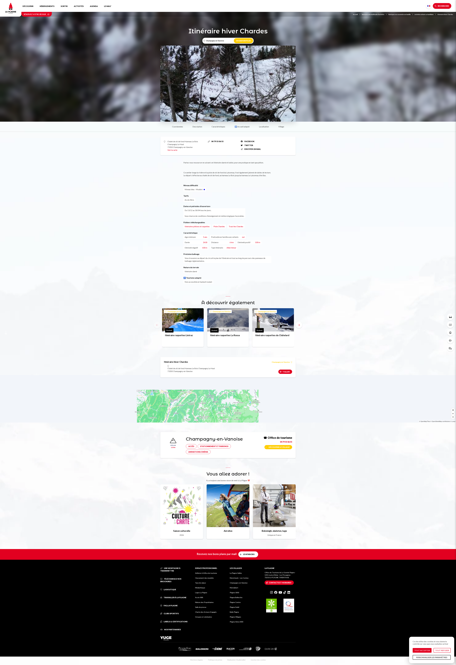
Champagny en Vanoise (176, 311)
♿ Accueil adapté (242, 126)
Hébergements (47, 6)
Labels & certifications (175, 621)
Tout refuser (442, 650)
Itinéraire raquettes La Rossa (225, 335)
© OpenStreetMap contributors (440, 421)
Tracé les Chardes (236, 226)
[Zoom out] (453, 413)
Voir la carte (172, 150)
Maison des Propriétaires (204, 602)
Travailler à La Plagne (174, 597)
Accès (191, 446)
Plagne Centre (235, 602)
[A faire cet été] (450, 317)
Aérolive (228, 530)
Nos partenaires (172, 629)
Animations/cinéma (198, 452)
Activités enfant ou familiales (424, 14)
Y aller (286, 372)
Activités (79, 6)
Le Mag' (107, 6)
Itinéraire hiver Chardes (445, 14)
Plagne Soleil (234, 607)
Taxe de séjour (200, 583)
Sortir (64, 6)
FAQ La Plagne (170, 605)
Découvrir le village (279, 447)
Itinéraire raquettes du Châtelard (272, 335)
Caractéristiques (218, 126)
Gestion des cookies (258, 660)
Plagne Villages (235, 617)
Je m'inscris (248, 554)
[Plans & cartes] (450, 324)
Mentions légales (196, 660)
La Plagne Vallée (236, 573)
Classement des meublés (204, 578)
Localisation (264, 126)
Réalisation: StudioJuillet (236, 660)
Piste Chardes (219, 226)
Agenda (94, 6)
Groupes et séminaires (203, 617)
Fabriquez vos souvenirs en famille (399, 14)
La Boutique (169, 589)
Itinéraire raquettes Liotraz (179, 335)
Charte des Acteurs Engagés (206, 612)
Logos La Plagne (201, 593)
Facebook (249, 141)
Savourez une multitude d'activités (373, 14)
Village (281, 126)
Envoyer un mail (252, 149)
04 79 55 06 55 (217, 141)
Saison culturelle (181, 530)
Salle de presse (200, 607)
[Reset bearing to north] (453, 417)
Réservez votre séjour (35, 14)
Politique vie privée (215, 660)
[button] (299, 325)
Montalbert (234, 588)
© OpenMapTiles (424, 421)
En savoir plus (243, 41)
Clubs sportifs (171, 613)
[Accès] (450, 348)
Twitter (248, 145)
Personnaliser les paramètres (431, 657)
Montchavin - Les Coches (239, 578)
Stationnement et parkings (214, 446)
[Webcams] (450, 332)
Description (197, 126)
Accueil (355, 14)
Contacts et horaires (280, 583)
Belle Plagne (234, 612)
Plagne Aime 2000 (236, 622)
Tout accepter (422, 650)
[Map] (228, 399)
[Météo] (450, 340)
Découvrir (28, 6)
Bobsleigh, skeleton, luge (274, 530)
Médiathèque (200, 588)
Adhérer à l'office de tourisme (206, 573)
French (429, 6)
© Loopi (452, 421)
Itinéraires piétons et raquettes (197, 226)
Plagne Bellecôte (236, 597)
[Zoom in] (453, 410)
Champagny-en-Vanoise (238, 583)
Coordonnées (177, 126)
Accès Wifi (199, 597)
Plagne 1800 (234, 593)
